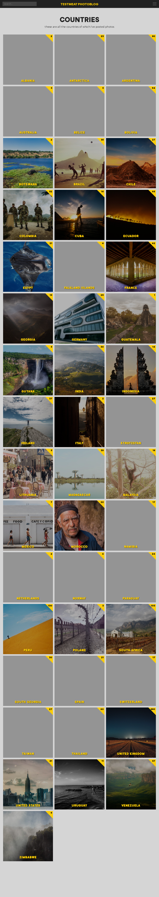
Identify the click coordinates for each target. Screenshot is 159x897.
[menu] (155, 4)
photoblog (79, 4)
